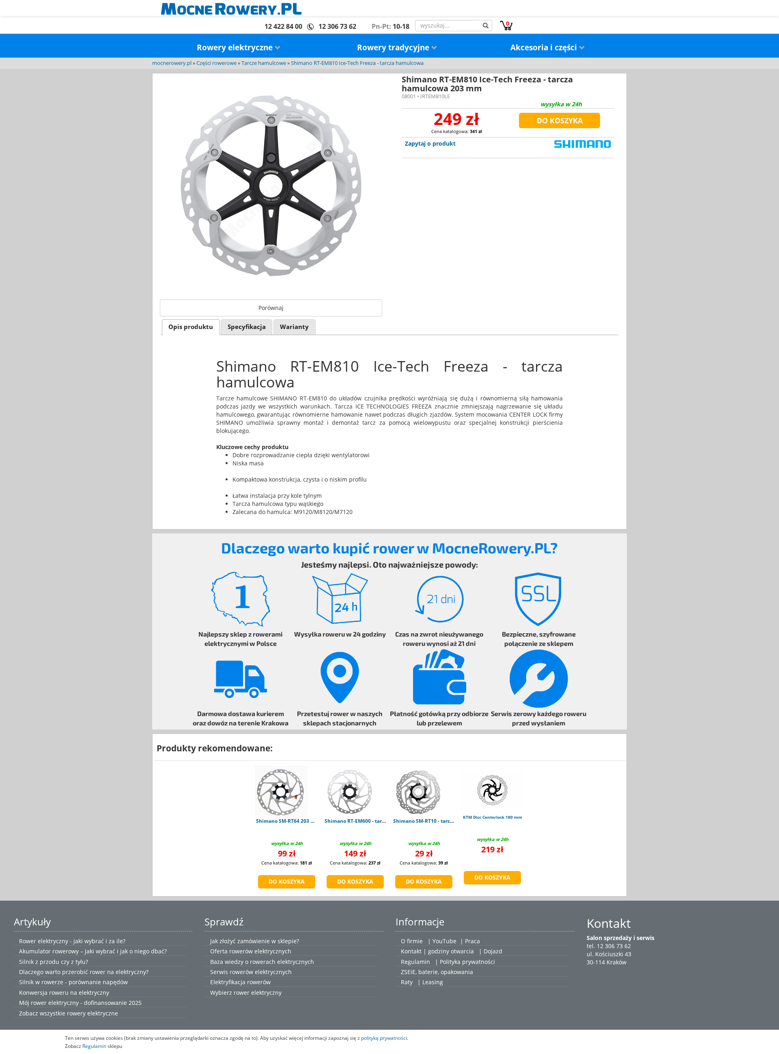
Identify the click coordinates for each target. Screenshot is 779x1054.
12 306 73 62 (337, 26)
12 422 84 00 (283, 26)
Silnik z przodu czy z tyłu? (53, 962)
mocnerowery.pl (172, 63)
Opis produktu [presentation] (190, 327)
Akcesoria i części (544, 47)
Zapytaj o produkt (430, 143)
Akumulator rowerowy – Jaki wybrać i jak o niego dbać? (93, 951)
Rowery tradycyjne (394, 47)
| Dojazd (490, 951)
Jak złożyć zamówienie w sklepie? (254, 941)
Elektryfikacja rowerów (240, 982)
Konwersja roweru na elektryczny (64, 992)
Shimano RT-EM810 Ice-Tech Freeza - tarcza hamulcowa (357, 63)
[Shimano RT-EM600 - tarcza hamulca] (349, 792)
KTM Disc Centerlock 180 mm (492, 817)
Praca (472, 941)
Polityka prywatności (467, 962)
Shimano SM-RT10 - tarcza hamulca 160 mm (445, 820)
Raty (407, 982)
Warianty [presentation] (294, 327)
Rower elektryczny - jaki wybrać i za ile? (72, 941)
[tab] (191, 327)
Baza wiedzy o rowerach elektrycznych (262, 962)
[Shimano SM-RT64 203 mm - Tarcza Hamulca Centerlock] (281, 792)
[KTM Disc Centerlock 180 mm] (492, 790)
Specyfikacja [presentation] (247, 327)
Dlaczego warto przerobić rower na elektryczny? (83, 972)
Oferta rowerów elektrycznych (250, 951)
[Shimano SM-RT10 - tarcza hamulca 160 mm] (418, 792)
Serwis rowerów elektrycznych (251, 972)
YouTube (444, 941)
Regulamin (415, 962)
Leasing (432, 982)
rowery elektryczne (92, 1013)
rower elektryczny (258, 992)
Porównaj (271, 308)
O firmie (412, 941)
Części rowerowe (216, 63)
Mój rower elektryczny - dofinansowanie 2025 (80, 1003)
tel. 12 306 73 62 (609, 946)
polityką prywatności (384, 1038)
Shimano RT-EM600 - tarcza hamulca (368, 820)
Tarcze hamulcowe (263, 63)
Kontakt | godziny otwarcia (437, 951)
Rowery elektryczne (236, 47)
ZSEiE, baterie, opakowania (437, 972)
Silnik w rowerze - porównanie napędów (73, 982)
